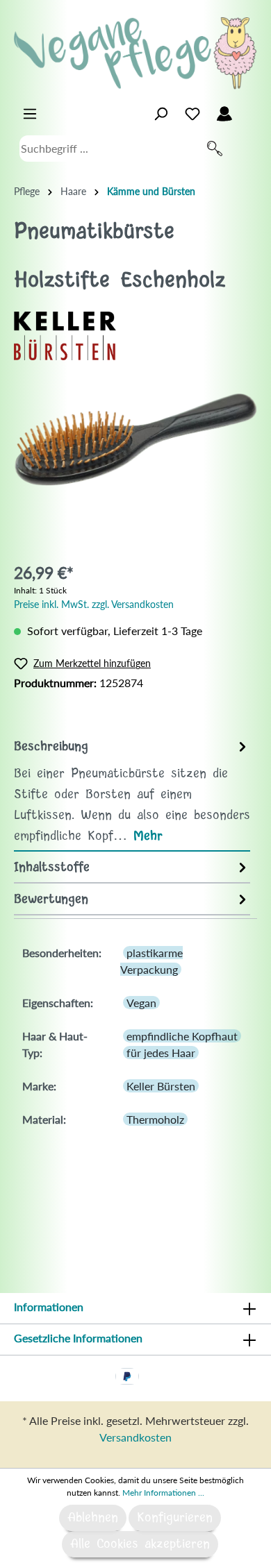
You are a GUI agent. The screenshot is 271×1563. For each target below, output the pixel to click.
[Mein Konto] (224, 114)
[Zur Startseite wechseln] (135, 53)
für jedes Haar (160, 1052)
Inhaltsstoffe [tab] (52, 868)
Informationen (48, 1306)
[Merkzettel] (192, 114)
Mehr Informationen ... (163, 1492)
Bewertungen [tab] (51, 899)
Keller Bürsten (160, 1085)
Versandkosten (135, 1437)
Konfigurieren (175, 1518)
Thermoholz (155, 1119)
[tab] (132, 791)
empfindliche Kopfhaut (182, 1035)
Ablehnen (92, 1518)
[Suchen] (215, 148)
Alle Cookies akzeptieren (140, 1544)
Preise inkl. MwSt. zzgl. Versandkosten (94, 604)
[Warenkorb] (248, 110)
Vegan (141, 1002)
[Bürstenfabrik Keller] (65, 334)
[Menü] (30, 114)
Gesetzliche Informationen (78, 1337)
